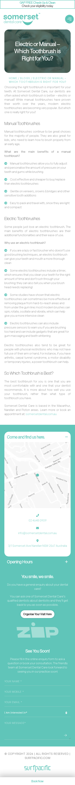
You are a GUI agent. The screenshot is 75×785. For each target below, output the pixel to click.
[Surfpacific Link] (37, 768)
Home (13, 78)
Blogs (25, 78)
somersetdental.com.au (41, 414)
